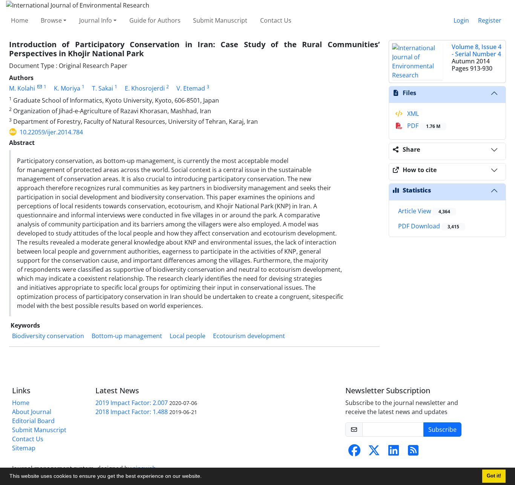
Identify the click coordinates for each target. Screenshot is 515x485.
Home (19, 20)
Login (461, 20)
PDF (423, 126)
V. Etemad (190, 88)
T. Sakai (102, 88)
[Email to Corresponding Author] (39, 86)
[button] (204, 477)
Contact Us (275, 20)
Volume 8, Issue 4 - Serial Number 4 (476, 50)
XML (412, 113)
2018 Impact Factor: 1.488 (131, 412)
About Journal (31, 412)
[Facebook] (354, 452)
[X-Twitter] (374, 452)
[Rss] (413, 452)
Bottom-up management (127, 336)
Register (489, 20)
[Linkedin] (394, 452)
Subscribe (442, 429)
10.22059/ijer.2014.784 (51, 132)
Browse (51, 20)
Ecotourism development (249, 336)
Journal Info (95, 20)
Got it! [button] (494, 476)
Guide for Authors (155, 20)
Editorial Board (33, 421)
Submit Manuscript (220, 20)
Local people (187, 336)
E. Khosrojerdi (145, 88)
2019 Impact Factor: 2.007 (131, 403)
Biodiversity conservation (48, 336)
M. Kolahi (22, 88)
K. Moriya (67, 88)
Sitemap (23, 448)
